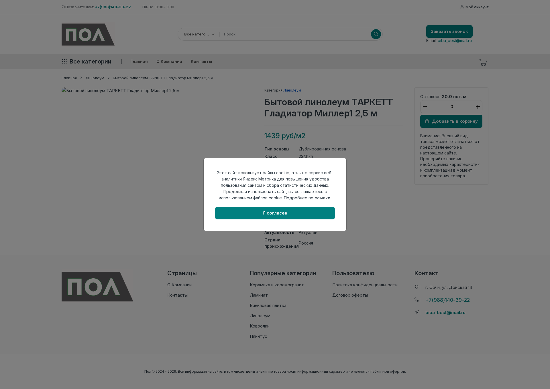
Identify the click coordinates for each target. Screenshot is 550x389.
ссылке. (323, 197)
